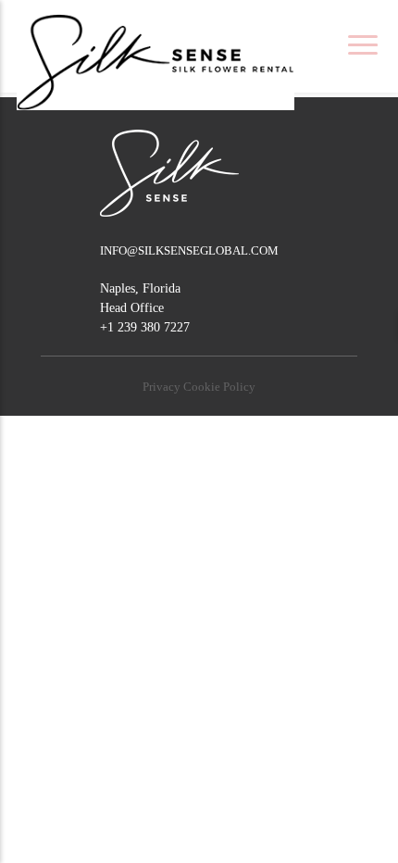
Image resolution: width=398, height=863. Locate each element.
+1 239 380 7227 (145, 327)
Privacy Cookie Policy (199, 387)
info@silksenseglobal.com (189, 250)
